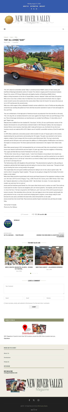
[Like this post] (33, 214)
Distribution (34, 6)
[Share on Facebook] (35, 214)
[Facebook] (31, 9)
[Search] (63, 29)
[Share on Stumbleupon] (44, 214)
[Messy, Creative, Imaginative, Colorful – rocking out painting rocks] (19, 255)
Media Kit (42, 6)
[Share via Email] (45, 214)
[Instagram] (36, 9)
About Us (26, 6)
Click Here (7, 338)
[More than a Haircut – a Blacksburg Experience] (49, 255)
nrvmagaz (17, 220)
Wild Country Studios (43, 406)
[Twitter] (33, 9)
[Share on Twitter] (36, 214)
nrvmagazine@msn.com (10, 373)
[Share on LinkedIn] (40, 214)
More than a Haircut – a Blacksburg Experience (49, 267)
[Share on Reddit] (42, 214)
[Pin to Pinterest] (38, 214)
